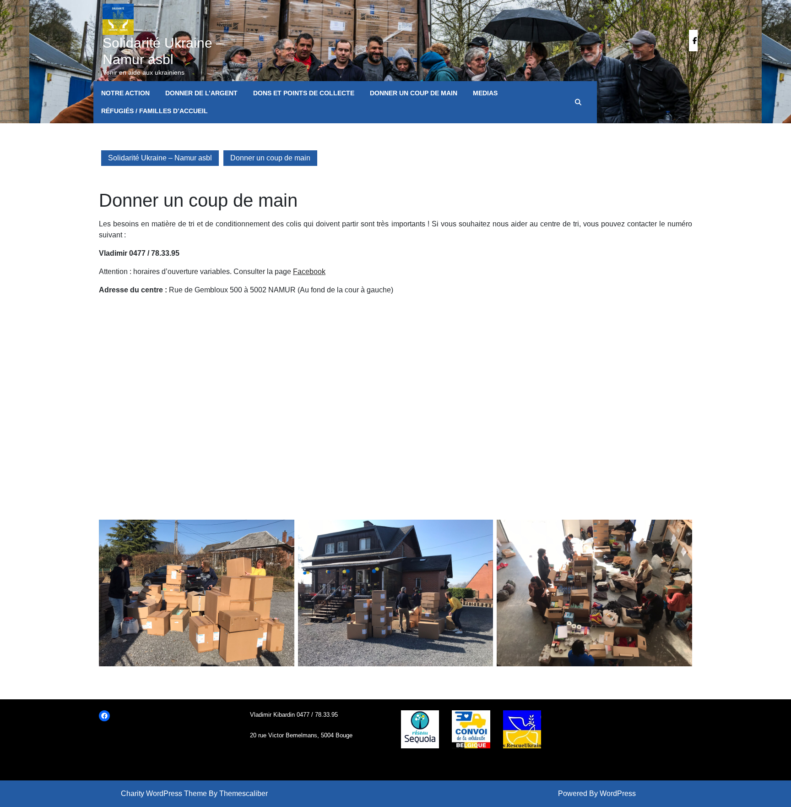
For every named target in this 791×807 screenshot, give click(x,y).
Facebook (309, 271)
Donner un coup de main (413, 93)
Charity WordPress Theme (164, 793)
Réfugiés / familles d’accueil (154, 111)
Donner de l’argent (201, 93)
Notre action (125, 93)
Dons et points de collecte (303, 93)
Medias (485, 93)
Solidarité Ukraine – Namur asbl (160, 158)
